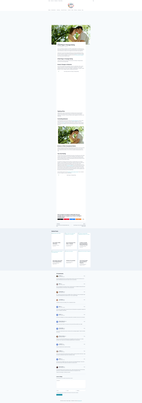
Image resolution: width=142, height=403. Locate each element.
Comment (58, 380)
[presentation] (58, 237)
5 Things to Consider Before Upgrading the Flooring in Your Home (83, 243)
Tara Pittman (61, 299)
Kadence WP (80, 400)
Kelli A (60, 358)
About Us (52, 0)
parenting (59, 43)
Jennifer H (60, 344)
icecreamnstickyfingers (61, 46)
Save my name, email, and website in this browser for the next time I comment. (67, 392)
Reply (84, 291)
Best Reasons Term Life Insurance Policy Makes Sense (80, 225)
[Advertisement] (71, 16)
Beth (59, 283)
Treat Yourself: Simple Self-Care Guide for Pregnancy (84, 261)
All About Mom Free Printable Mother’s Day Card (62, 225)
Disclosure (56, 0)
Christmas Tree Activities (70, 260)
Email (68, 390)
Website (78, 390)
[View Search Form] (93, 1)
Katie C (60, 314)
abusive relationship (75, 120)
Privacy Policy (60, 0)
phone (64, 122)
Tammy (60, 275)
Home (49, 0)
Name (58, 390)
